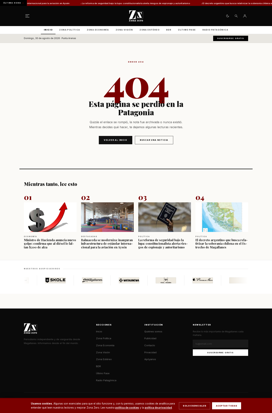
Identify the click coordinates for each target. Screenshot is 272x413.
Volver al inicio (115, 140)
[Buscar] (236, 16)
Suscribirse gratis (230, 38)
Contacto (149, 345)
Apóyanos (150, 359)
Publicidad (150, 338)
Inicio (48, 29)
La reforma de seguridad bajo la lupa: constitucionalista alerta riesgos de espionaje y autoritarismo (117, 3)
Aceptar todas (226, 405)
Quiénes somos (153, 331)
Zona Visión (124, 29)
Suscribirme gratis (220, 353)
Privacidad (150, 352)
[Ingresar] (244, 16)
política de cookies (127, 407)
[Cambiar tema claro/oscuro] (227, 16)
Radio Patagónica (215, 29)
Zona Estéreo (149, 29)
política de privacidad (158, 407)
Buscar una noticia (154, 140)
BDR (168, 29)
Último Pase (187, 29)
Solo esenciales (194, 405)
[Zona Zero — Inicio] (136, 15)
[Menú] (27, 16)
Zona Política (69, 29)
